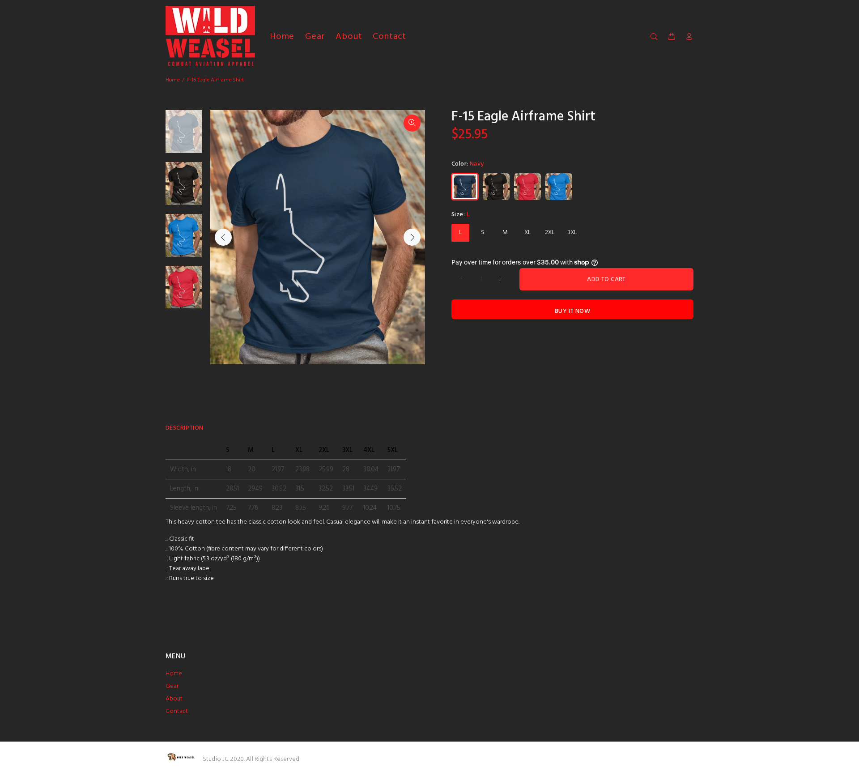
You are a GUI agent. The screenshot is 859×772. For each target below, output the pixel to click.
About (174, 699)
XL (527, 232)
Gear (172, 686)
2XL (550, 232)
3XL (572, 232)
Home (172, 80)
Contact (177, 711)
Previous (223, 237)
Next (412, 237)
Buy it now (572, 311)
